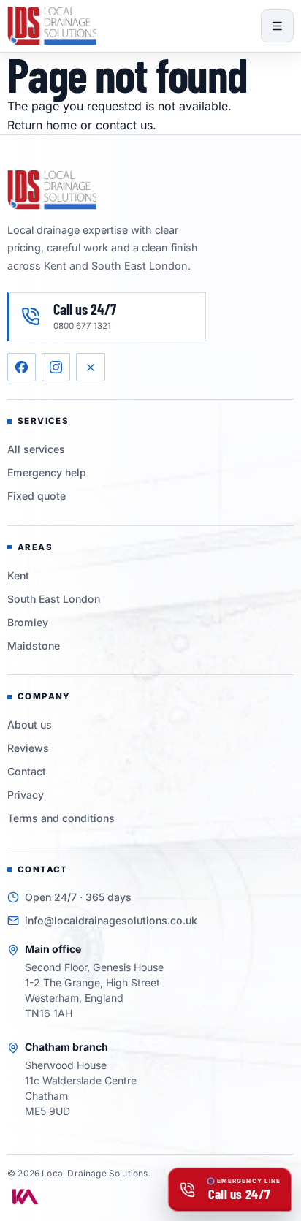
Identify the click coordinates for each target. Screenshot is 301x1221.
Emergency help (46, 472)
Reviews (28, 748)
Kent (18, 575)
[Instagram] (56, 367)
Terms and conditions (61, 818)
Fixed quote (36, 496)
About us (29, 724)
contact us (124, 125)
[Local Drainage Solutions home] (51, 26)
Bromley (27, 622)
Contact (26, 771)
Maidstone (33, 645)
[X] (90, 367)
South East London (53, 599)
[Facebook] (21, 367)
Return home (42, 125)
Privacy (25, 794)
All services (36, 449)
